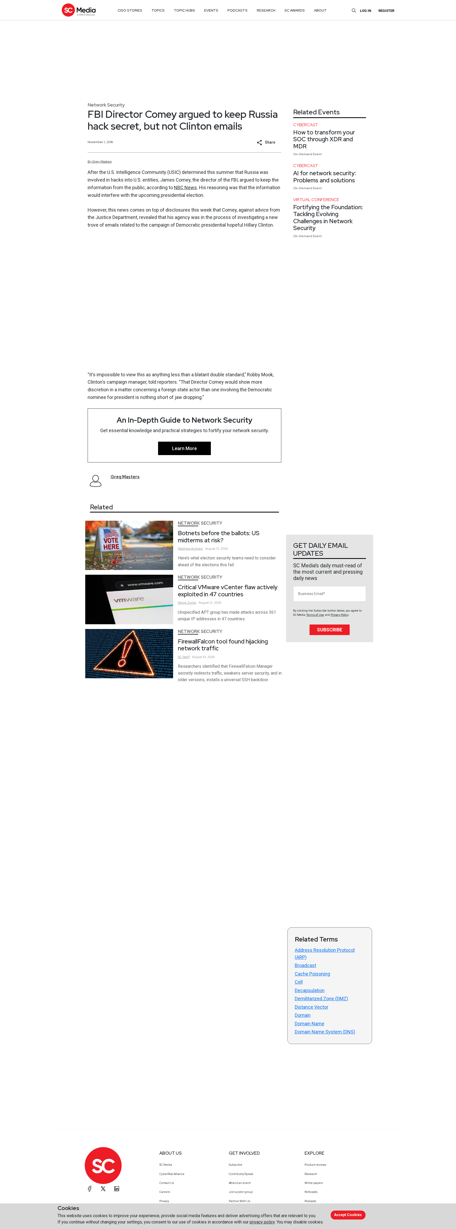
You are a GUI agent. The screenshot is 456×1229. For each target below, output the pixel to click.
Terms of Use (315, 615)
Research (311, 1174)
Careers (164, 1192)
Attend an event (240, 1183)
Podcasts (310, 1201)
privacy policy (262, 1222)
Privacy (164, 1201)
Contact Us (166, 1183)
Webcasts (311, 1192)
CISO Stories (130, 10)
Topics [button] (158, 10)
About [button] (320, 10)
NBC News (185, 187)
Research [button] (266, 10)
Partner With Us (239, 1201)
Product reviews (315, 1165)
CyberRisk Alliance (171, 1174)
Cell (299, 982)
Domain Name (309, 1023)
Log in (365, 11)
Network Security (106, 105)
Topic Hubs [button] (184, 10)
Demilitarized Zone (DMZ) (321, 998)
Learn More (184, 448)
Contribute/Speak (241, 1174)
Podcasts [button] (237, 10)
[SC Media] (79, 10)
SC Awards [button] (294, 10)
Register (386, 11)
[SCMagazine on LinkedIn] (116, 1189)
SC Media (165, 1165)
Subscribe (329, 629)
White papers (314, 1183)
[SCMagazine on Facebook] (90, 1189)
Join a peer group (241, 1192)
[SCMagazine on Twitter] (103, 1189)
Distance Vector (311, 1007)
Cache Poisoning (312, 974)
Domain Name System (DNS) (325, 1032)
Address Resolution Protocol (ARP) (325, 953)
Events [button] (211, 10)
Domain (303, 1015)
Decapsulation (310, 990)
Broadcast (305, 965)
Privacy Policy (339, 615)
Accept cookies (348, 1215)
